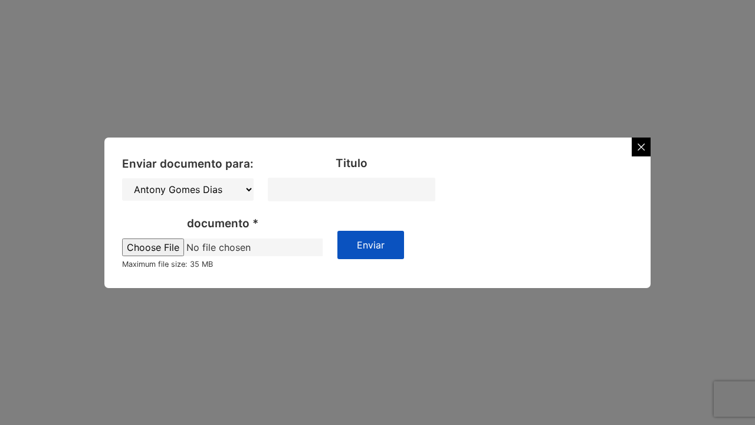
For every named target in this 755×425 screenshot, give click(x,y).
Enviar (371, 245)
